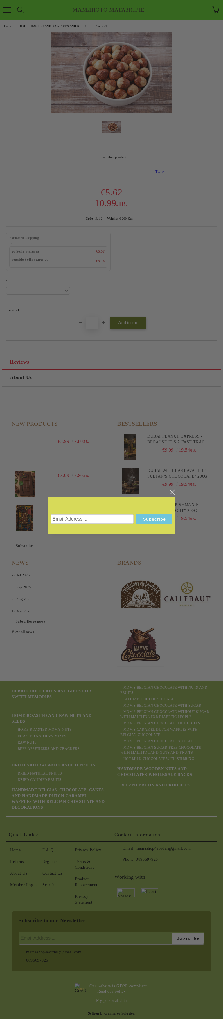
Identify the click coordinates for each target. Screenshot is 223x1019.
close (171, 492)
